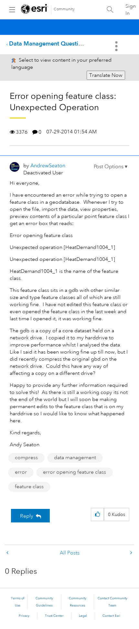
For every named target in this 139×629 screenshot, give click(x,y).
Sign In (130, 9)
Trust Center (54, 616)
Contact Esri (111, 616)
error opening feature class (74, 472)
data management (75, 457)
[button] (110, 166)
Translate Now (106, 75)
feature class (29, 486)
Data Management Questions (48, 43)
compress (26, 457)
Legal (83, 616)
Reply (26, 516)
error (21, 472)
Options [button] (117, 46)
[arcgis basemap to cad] (8, 553)
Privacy (24, 616)
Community (64, 9)
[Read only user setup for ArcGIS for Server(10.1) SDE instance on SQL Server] (130, 553)
